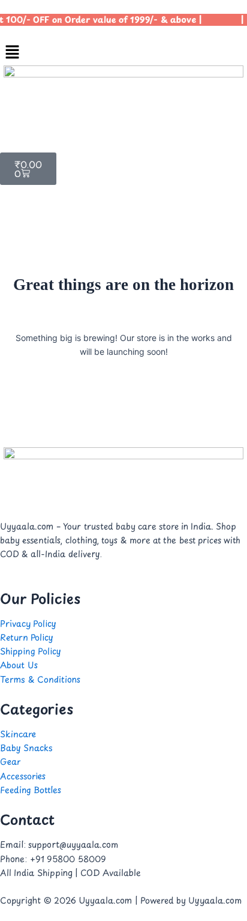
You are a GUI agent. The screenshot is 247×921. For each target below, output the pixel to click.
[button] (123, 52)
